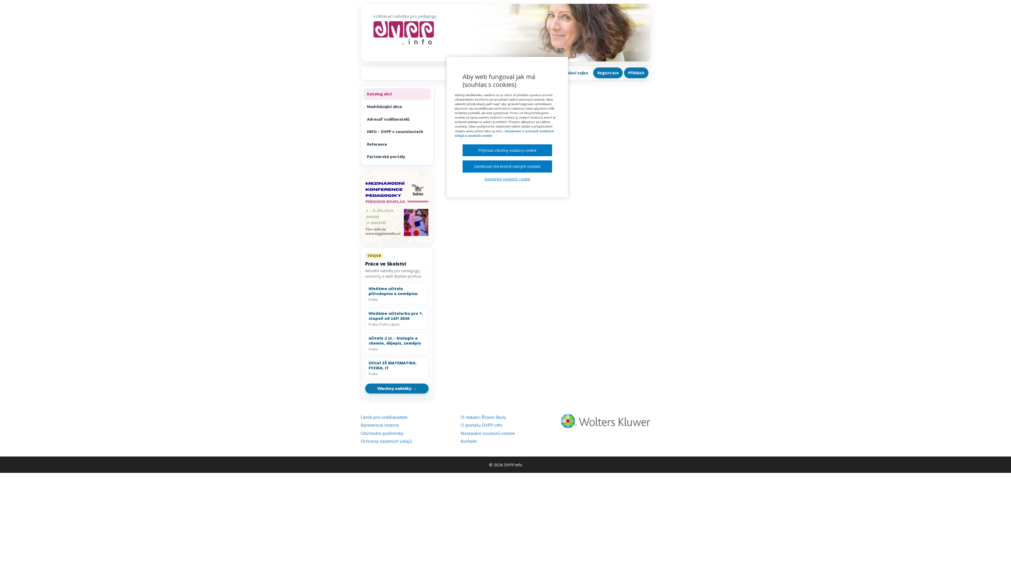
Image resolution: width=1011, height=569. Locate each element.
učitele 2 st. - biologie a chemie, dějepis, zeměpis (395, 341)
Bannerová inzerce (380, 425)
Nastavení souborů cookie (488, 433)
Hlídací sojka (575, 72)
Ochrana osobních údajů (386, 441)
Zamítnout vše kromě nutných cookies (507, 166)
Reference (377, 144)
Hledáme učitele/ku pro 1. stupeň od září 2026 (396, 316)
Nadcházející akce (384, 106)
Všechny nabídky (397, 388)
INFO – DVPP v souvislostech (395, 131)
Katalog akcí (379, 93)
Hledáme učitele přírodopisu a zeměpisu (393, 291)
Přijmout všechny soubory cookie (507, 150)
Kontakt (469, 441)
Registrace (608, 72)
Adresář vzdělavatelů (388, 119)
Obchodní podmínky (382, 433)
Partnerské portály (386, 156)
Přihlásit (636, 72)
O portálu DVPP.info (481, 425)
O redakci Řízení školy (483, 417)
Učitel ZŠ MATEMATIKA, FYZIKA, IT (393, 365)
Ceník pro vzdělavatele (384, 417)
